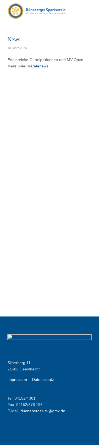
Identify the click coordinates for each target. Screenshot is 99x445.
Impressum (17, 379)
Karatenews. (39, 66)
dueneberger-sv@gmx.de (43, 411)
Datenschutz (43, 379)
